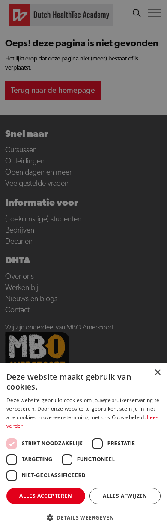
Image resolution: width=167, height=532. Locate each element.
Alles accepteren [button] (45, 495)
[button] (83, 517)
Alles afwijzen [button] (125, 495)
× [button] (157, 372)
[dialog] (83, 266)
